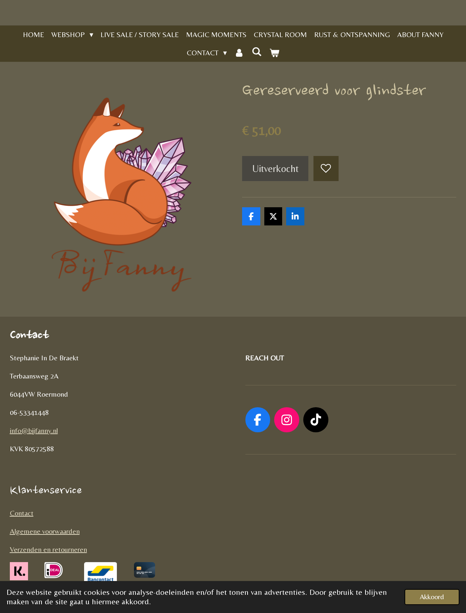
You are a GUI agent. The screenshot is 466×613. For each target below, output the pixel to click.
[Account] (239, 53)
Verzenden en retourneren (48, 549)
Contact (21, 513)
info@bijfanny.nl (34, 430)
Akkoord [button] (432, 597)
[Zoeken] (256, 51)
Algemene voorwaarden (45, 531)
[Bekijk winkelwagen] (274, 53)
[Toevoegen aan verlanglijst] (326, 168)
